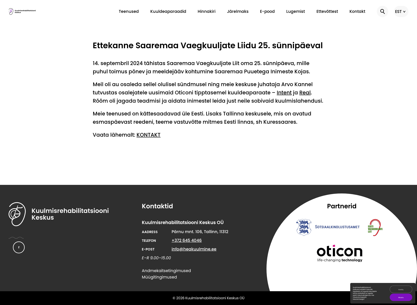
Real (305, 92)
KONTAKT (149, 134)
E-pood (267, 11)
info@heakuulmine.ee (194, 249)
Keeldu (401, 289)
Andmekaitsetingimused (166, 271)
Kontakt (357, 11)
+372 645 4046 (187, 240)
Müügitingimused (159, 277)
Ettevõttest (327, 11)
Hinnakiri (206, 11)
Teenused (129, 11)
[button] (382, 11)
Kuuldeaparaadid (168, 11)
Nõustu (401, 297)
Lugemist (295, 11)
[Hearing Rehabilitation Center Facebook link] (19, 247)
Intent (284, 92)
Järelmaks (238, 11)
